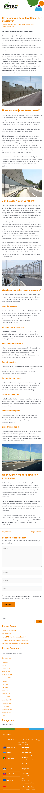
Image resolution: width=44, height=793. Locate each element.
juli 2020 (4, 681)
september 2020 (7, 675)
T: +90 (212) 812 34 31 (22, 744)
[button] (31, 7)
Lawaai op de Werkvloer (9, 630)
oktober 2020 (6, 671)
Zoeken (4, 618)
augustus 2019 (6, 712)
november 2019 (6, 703)
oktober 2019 (6, 706)
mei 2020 (5, 687)
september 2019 (7, 709)
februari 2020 (6, 694)
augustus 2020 (6, 678)
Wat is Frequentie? (8, 634)
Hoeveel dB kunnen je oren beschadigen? (15, 640)
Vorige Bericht (5, 531)
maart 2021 (5, 662)
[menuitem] (39, 6)
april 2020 (5, 690)
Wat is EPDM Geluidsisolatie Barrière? (14, 637)
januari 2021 (6, 668)
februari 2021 (6, 665)
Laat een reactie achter (9, 24)
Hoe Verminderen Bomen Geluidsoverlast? (15, 643)
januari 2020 (6, 697)
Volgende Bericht (37, 531)
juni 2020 (5, 684)
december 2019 (7, 700)
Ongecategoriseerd (24, 24)
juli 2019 (4, 716)
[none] (39, 6)
